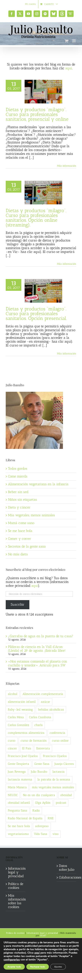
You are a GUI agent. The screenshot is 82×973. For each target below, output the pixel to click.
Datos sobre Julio (66, 868)
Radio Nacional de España (25, 818)
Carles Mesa (16, 717)
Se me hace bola (20, 531)
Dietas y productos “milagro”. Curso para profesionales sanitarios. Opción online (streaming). (36, 218)
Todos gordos (17, 468)
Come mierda (17, 476)
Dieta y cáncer (19, 507)
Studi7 (43, 935)
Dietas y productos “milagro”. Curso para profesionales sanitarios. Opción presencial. (36, 313)
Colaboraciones (66, 877)
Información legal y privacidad (15, 872)
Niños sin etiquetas (22, 499)
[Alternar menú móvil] (74, 41)
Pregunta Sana (17, 810)
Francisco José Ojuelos (23, 756)
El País (26, 748)
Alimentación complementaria (43, 694)
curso (11, 740)
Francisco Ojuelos (55, 756)
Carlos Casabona (40, 717)
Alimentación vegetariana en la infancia (38, 484)
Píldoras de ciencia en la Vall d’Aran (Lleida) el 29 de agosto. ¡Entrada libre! (36, 649)
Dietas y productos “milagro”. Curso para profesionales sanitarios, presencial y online (37, 114)
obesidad (66, 795)
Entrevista (43, 748)
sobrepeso (42, 826)
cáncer (12, 748)
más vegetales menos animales (53, 787)
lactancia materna (20, 779)
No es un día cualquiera (39, 795)
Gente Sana (41, 764)
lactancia (58, 771)
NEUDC (13, 795)
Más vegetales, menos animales (31, 515)
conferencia (57, 733)
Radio (36, 810)
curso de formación (34, 740)
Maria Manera (17, 787)
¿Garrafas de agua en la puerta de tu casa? (40, 636)
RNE (51, 818)
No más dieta (18, 554)
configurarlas (12, 959)
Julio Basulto (39, 771)
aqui (34, 586)
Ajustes (58, 966)
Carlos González (18, 725)
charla (38, 725)
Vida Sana (40, 834)
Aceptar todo (14, 966)
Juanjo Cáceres (64, 764)
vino (55, 834)
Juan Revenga (17, 771)
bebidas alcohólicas (51, 709)
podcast (61, 802)
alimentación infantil (22, 702)
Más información (66, 165)
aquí (68, 68)
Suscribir (17, 604)
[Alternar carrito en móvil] (66, 41)
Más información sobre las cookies (15, 901)
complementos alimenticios (26, 733)
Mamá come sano (21, 523)
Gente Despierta (18, 764)
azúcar (45, 702)
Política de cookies (15, 886)
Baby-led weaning (20, 709)
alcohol (12, 694)
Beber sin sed (18, 492)
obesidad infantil (19, 802)
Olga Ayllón (43, 802)
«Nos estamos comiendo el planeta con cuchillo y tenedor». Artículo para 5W (37, 663)
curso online (60, 740)
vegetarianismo (18, 834)
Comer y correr (19, 538)
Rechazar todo (37, 966)
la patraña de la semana (53, 779)
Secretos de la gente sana (27, 546)
